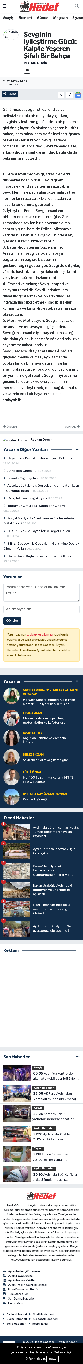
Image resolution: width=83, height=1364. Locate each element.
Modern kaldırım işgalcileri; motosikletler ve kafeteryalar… (46, 720)
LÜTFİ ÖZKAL (32, 772)
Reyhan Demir (35, 63)
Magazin (60, 18)
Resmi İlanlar (40, 1323)
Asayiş (8, 18)
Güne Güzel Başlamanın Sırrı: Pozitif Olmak (39, 556)
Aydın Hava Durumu (20, 1275)
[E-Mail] (27, 70)
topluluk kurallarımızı (40, 634)
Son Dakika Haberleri (21, 1298)
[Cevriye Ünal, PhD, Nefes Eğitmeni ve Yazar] (11, 696)
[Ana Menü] (4, 6)
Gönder (12, 620)
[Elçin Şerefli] (11, 737)
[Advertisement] (41, 1000)
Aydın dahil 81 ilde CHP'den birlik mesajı (51, 1136)
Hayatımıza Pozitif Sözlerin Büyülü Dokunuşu (40, 458)
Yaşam (38, 1148)
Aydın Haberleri (44, 1088)
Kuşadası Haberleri (45, 1318)
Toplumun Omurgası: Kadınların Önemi (36, 506)
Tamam (52, 1359)
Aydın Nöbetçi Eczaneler (24, 1271)
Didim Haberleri (17, 1318)
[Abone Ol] (78, 94)
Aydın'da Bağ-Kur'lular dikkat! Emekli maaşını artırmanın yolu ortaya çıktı (54, 1178)
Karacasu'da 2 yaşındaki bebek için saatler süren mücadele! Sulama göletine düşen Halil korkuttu (54, 1117)
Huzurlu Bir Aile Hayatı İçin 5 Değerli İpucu (38, 531)
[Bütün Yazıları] (78, 449)
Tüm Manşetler (18, 1293)
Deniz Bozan (33, 754)
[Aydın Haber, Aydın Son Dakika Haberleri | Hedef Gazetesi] (40, 6)
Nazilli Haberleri (43, 1314)
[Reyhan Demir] (11, 34)
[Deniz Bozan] (11, 757)
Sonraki (70, 426)
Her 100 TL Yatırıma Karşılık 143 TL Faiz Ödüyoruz (48, 780)
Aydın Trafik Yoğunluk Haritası (27, 1284)
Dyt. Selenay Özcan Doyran (45, 794)
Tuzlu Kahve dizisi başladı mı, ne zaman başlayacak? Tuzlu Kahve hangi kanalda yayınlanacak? (55, 1157)
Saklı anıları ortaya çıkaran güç (45, 760)
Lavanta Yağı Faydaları (24, 478)
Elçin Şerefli (33, 732)
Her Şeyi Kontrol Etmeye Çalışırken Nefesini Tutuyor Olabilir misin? (49, 702)
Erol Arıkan (32, 713)
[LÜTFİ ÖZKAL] (11, 777)
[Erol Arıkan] (11, 718)
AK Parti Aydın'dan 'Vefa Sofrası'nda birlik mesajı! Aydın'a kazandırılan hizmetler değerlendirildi (55, 1097)
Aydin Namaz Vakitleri (22, 1280)
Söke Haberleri (16, 1323)
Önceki (11, 426)
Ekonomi (25, 18)
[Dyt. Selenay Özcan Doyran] (11, 796)
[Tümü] (78, 681)
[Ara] (76, 6)
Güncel (42, 18)
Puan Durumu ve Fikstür (23, 1289)
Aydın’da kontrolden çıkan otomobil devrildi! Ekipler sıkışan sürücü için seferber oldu (56, 1076)
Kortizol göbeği (35, 799)
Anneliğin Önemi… (21, 471)
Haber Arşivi (16, 1303)
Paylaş (12, 93)
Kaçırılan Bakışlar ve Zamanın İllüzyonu (44, 740)
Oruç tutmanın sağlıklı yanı (27, 498)
